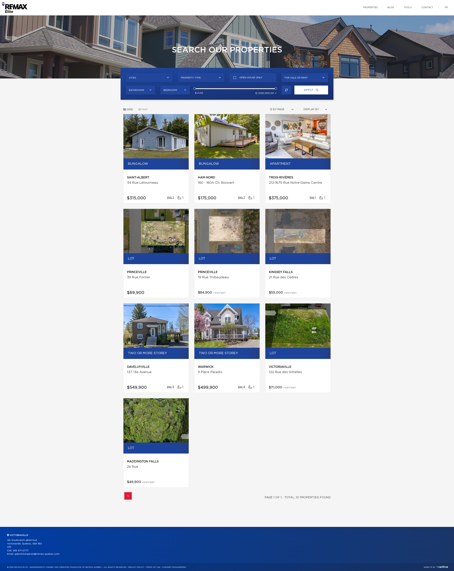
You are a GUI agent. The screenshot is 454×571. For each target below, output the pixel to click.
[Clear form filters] (286, 90)
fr (446, 7)
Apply (309, 90)
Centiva (442, 567)
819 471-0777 (21, 551)
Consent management (174, 567)
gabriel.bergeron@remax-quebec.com (37, 554)
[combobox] (149, 77)
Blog (390, 7)
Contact (427, 7)
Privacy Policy (136, 567)
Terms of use (153, 567)
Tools (408, 7)
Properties (370, 7)
